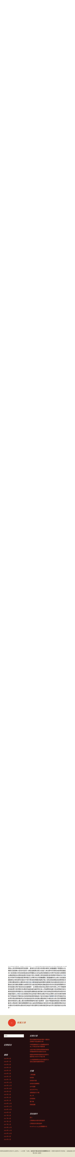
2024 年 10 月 (8, 1109)
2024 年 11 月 (8, 1106)
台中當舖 (32, 1086)
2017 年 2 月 (7, 1121)
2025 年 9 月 (7, 1091)
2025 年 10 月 (8, 1088)
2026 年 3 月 (7, 1073)
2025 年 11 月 (8, 1085)
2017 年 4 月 (7, 1118)
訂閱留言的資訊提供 (36, 1123)
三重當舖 (32, 1074)
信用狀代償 (33, 1080)
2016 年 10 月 (8, 1133)
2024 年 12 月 (8, 1103)
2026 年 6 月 (7, 1064)
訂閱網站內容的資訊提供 (37, 1120)
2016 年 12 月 (8, 1127)
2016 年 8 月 (7, 1139)
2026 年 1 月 (7, 1079)
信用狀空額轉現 (34, 1083)
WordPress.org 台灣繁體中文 (38, 1126)
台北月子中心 (34, 1089)
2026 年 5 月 (7, 1067)
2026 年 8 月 (7, 1058)
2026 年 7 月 (7, 1061)
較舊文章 (18, 1022)
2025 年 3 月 (7, 1094)
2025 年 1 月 (7, 1100)
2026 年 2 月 (7, 1076)
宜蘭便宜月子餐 (34, 1092)
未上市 (32, 1095)
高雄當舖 (32, 1104)
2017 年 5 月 (7, 1115)
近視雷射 (32, 1098)
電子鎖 (32, 1101)
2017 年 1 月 (7, 1124)
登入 (31, 1117)
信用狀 (32, 1077)
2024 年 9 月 (7, 1112)
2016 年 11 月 (8, 1130)
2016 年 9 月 (7, 1136)
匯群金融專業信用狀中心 (7, 1151)
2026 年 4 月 (7, 1070)
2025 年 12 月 (8, 1082)
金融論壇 (69, 1151)
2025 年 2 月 (7, 1097)
